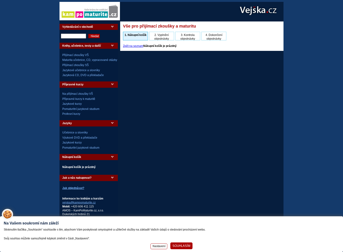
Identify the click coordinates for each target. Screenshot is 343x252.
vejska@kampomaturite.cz (79, 202)
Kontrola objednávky (187, 36)
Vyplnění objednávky (161, 36)
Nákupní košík (136, 35)
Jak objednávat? (73, 188)
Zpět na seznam (133, 46)
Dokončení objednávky (214, 36)
